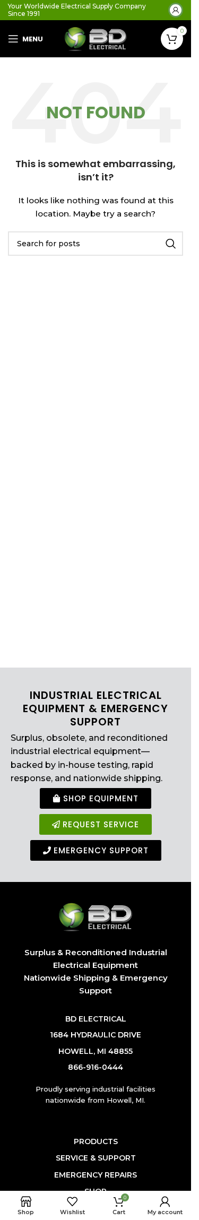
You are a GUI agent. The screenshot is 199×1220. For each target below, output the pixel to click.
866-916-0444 (95, 1067)
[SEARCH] (171, 243)
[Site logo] (95, 38)
